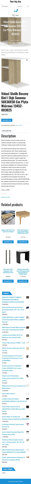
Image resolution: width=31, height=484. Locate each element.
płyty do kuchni (5, 197)
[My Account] (14, 11)
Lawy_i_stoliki (9, 50)
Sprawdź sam (7, 120)
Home (3, 50)
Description (6, 131)
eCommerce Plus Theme (15, 481)
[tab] (7, 131)
